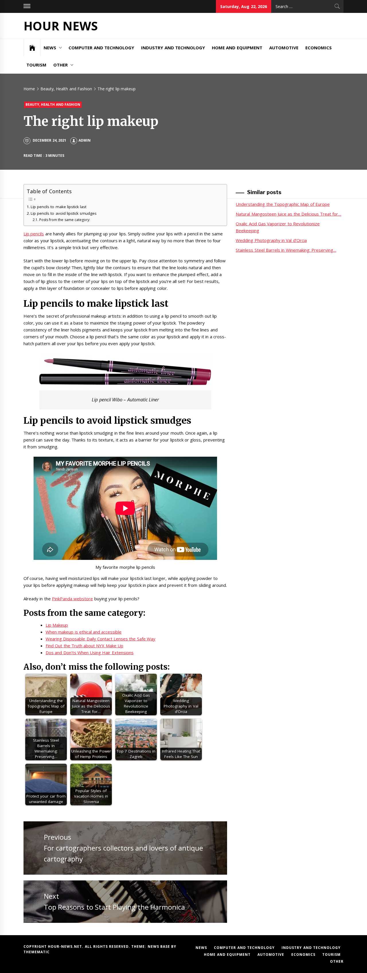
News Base (159, 946)
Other (60, 65)
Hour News (61, 25)
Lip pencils (34, 234)
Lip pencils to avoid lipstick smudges (64, 213)
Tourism (36, 65)
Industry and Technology (173, 47)
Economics (318, 47)
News (50, 47)
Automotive (283, 47)
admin (85, 140)
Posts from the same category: (64, 219)
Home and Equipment (237, 47)
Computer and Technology (101, 47)
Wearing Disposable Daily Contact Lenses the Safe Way (100, 639)
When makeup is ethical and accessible (84, 632)
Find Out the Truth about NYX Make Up (84, 645)
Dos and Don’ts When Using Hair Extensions (90, 652)
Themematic (37, 951)
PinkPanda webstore (72, 598)
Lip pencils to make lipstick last (58, 206)
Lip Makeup (57, 625)
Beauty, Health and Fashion (53, 104)
